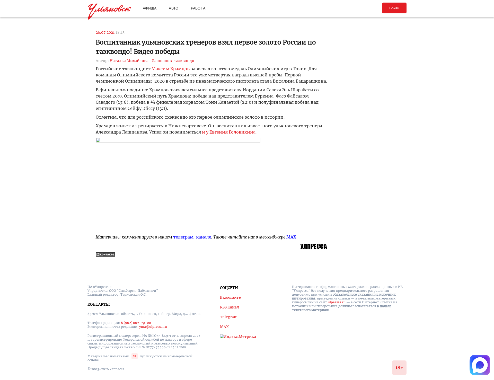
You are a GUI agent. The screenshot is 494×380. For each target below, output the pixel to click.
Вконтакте (230, 297)
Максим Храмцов (171, 68)
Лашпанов (162, 60)
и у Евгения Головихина (228, 132)
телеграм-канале (192, 237)
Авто (173, 8)
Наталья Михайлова (129, 60)
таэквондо (184, 60)
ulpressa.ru (337, 302)
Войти (394, 8)
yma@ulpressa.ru (153, 327)
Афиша (149, 8)
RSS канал (229, 307)
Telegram (228, 317)
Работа (198, 8)
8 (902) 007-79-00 (136, 323)
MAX (291, 237)
